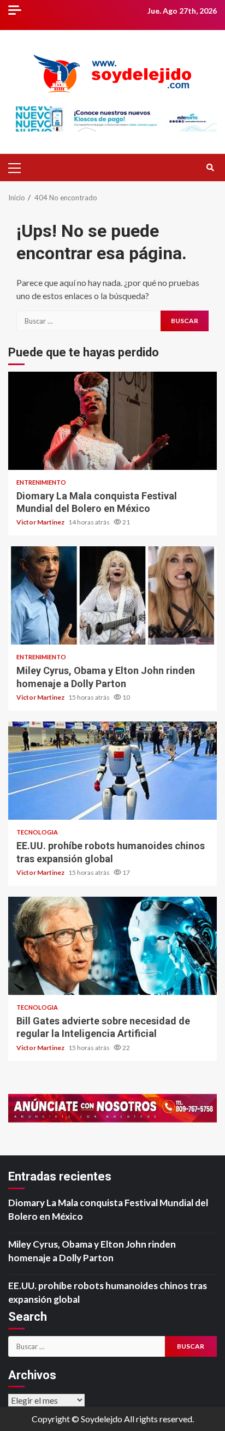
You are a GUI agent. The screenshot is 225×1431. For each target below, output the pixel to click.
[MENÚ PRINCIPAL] (19, 167)
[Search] (210, 167)
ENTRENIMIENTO (41, 482)
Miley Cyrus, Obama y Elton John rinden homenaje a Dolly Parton (112, 595)
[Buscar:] (88, 321)
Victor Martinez (41, 522)
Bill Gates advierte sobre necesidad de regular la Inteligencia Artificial (112, 946)
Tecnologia (37, 832)
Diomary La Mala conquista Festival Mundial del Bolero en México (112, 421)
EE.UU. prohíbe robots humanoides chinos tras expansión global (112, 771)
